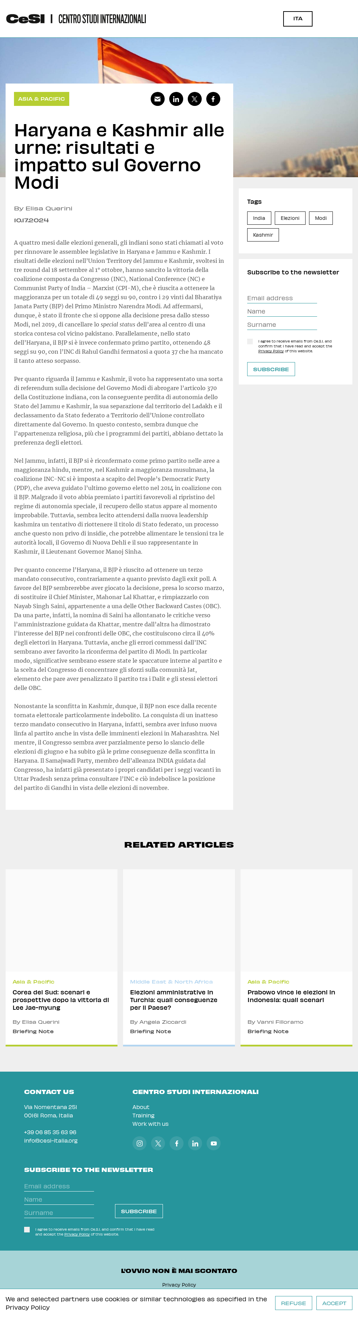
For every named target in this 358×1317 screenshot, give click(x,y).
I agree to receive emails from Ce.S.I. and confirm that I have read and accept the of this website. (295, 346)
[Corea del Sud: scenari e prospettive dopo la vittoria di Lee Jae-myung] (61, 957)
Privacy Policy (28, 1307)
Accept (334, 1303)
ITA (297, 18)
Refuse (293, 1303)
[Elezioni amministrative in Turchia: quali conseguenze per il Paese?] (179, 957)
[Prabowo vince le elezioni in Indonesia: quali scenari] (296, 957)
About (141, 1106)
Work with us (151, 1123)
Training (144, 1115)
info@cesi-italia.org (51, 1140)
